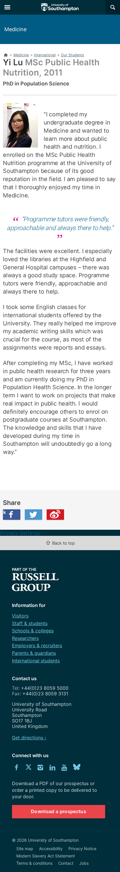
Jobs (84, 863)
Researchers (25, 638)
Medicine (15, 29)
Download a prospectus (58, 811)
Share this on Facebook (4, 512)
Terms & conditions (34, 863)
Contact (65, 863)
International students (36, 661)
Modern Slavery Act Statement (45, 855)
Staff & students (29, 623)
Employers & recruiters (37, 645)
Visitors (20, 616)
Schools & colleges (33, 631)
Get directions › (29, 738)
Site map (24, 848)
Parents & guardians (34, 653)
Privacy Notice (82, 848)
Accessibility (51, 848)
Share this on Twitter (33, 514)
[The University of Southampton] (60, 7)
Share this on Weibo (55, 514)
